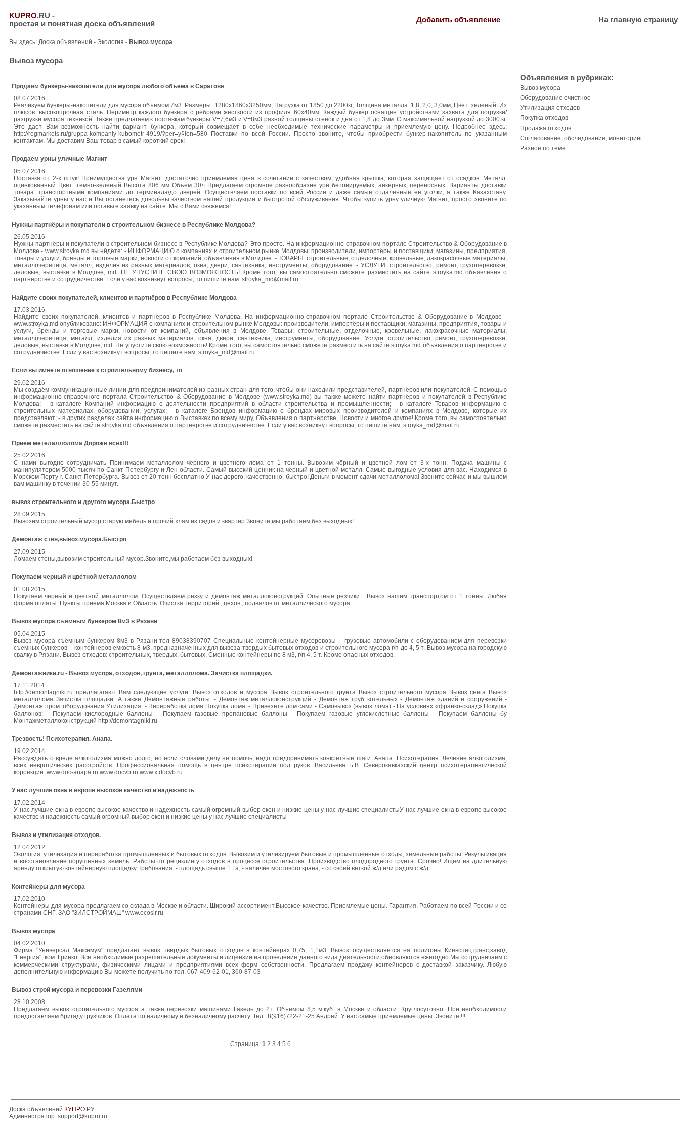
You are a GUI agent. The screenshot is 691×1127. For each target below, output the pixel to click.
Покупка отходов (544, 117)
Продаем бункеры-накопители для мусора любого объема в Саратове (118, 86)
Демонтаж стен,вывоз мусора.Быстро (69, 539)
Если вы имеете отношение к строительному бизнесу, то (97, 370)
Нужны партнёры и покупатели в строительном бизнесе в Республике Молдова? (133, 224)
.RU (29, 16)
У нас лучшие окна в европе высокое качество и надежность (103, 790)
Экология (111, 42)
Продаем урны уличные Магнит (59, 158)
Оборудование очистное (555, 97)
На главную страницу (638, 20)
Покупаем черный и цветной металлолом (74, 576)
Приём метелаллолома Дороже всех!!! (70, 443)
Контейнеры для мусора (48, 886)
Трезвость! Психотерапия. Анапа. (62, 738)
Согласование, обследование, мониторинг (581, 138)
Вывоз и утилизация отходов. (56, 835)
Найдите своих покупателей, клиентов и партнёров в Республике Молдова (124, 297)
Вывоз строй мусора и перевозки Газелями (77, 989)
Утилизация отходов (550, 107)
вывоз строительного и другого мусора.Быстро (83, 502)
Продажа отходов (545, 128)
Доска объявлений (65, 42)
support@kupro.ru (82, 1116)
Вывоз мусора (33, 931)
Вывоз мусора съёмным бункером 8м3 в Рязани (84, 621)
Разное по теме (543, 148)
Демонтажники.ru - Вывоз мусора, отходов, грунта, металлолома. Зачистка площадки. (142, 673)
